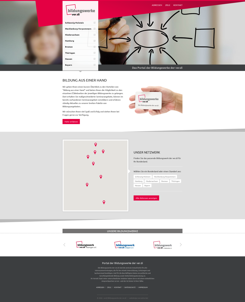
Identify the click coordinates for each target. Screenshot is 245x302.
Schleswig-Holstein (74, 22)
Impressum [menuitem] (143, 287)
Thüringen (70, 53)
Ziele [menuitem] (167, 5)
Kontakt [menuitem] (177, 5)
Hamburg (69, 40)
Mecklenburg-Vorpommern (78, 28)
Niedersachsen (72, 34)
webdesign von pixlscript (138, 298)
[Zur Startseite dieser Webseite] (80, 9)
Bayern (68, 65)
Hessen (68, 59)
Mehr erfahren (71, 121)
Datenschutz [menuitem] (130, 287)
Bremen (69, 46)
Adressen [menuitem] (157, 5)
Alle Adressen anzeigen (146, 198)
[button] (95, 145)
